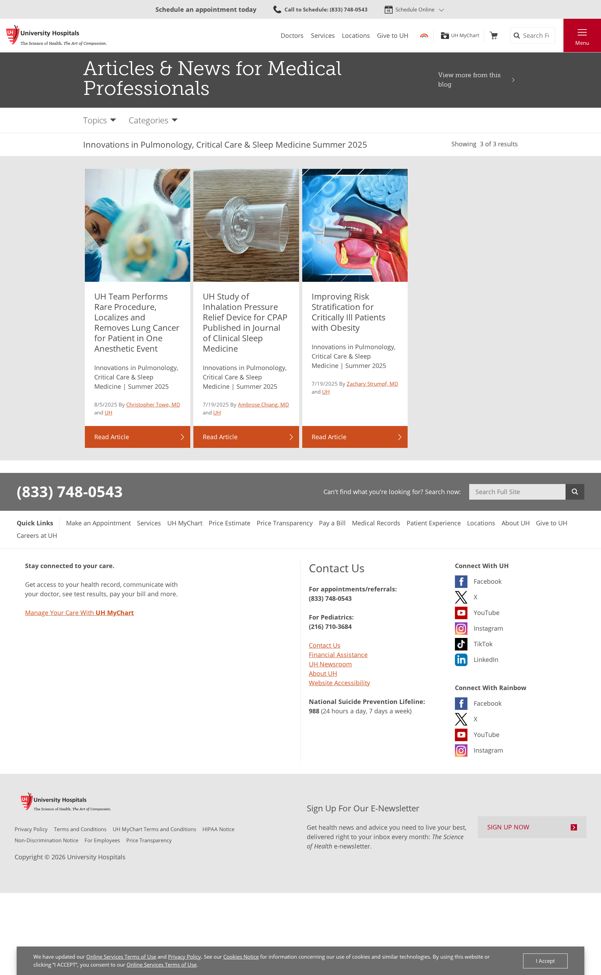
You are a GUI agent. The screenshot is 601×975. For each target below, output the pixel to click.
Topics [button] (95, 120)
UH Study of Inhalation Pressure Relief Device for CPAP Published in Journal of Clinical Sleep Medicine (245, 322)
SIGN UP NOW (508, 827)
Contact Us (324, 645)
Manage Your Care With (79, 612)
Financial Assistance (338, 654)
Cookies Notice (241, 956)
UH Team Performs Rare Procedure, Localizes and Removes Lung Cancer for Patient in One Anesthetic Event (136, 322)
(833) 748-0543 (70, 491)
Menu (582, 42)
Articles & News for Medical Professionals (212, 78)
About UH (323, 673)
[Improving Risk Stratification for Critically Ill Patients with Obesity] (355, 225)
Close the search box (559, 35)
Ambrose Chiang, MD (263, 404)
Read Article (111, 437)
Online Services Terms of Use (121, 956)
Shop (493, 35)
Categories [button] (148, 120)
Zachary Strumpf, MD (372, 383)
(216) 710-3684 (330, 626)
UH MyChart (465, 35)
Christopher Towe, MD (153, 404)
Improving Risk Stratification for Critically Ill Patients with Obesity (348, 311)
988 (314, 711)
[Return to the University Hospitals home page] (56, 35)
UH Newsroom (330, 664)
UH (108, 412)
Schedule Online (414, 9)
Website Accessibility (339, 683)
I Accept (545, 960)
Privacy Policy (184, 956)
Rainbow (424, 35)
